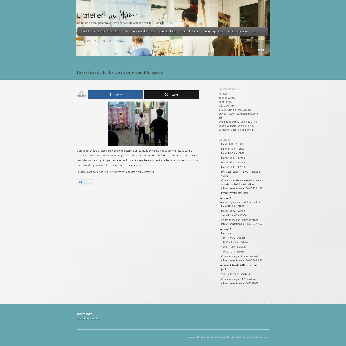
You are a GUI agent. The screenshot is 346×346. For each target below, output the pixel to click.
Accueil (85, 31)
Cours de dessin (190, 31)
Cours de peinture (213, 31)
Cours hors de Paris (88, 318)
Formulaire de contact (238, 109)
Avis (126, 31)
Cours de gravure (237, 31)
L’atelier (86, 40)
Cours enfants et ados (106, 31)
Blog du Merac (103, 40)
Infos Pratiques (167, 31)
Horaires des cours (143, 31)
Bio (254, 31)
